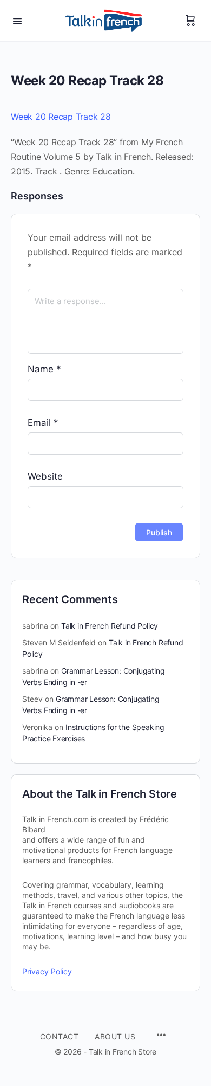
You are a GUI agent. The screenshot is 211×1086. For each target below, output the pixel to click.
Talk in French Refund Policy (109, 625)
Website (45, 476)
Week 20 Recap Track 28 (61, 116)
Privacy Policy (47, 971)
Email (43, 422)
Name (44, 369)
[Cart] (190, 20)
